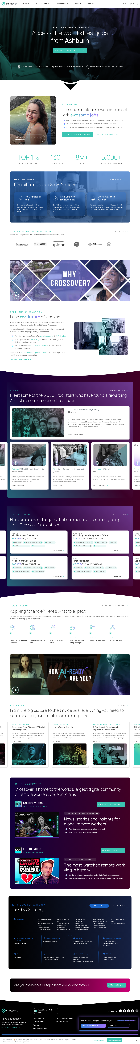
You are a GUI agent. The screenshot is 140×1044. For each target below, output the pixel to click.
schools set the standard (39, 345)
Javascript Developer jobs (100, 921)
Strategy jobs (106, 945)
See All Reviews (118, 390)
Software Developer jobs (118, 923)
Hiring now (121, 231)
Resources (91, 4)
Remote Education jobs (109, 957)
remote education (47, 336)
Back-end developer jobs (63, 930)
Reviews (77, 4)
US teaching (34, 339)
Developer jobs (79, 923)
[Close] (136, 1040)
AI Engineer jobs (60, 927)
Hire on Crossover (106, 135)
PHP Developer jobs (98, 923)
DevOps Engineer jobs (81, 925)
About (24, 4)
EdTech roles (61, 336)
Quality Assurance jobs (44, 930)
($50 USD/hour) (96, 564)
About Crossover (39, 1018)
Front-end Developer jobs (82, 927)
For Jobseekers (41, 4)
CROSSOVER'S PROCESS (114, 606)
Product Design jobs (43, 927)
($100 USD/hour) (35, 538)
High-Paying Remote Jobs (64, 1018)
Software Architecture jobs (21, 943)
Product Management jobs (50, 959)
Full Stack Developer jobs (81, 930)
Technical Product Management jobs (53, 957)
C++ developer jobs (80, 921)
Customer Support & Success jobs (82, 941)
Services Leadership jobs (80, 943)
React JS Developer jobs (99, 927)
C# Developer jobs (80, 919)
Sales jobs (76, 959)
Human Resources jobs (109, 941)
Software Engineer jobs (62, 923)
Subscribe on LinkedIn (109, 804)
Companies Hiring (39, 1021)
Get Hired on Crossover (75, 135)
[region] (70, 1040)
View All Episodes (111, 850)
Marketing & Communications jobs (83, 961)
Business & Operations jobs (110, 943)
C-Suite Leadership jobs (50, 941)
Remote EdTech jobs (108, 959)
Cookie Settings (99, 1040)
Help (124, 4)
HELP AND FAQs (10, 1027)
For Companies (61, 4)
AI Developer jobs (61, 925)
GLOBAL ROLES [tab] (99, 906)
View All (122, 705)
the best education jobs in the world (34, 352)
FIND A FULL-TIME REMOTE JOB (68, 51)
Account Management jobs (80, 957)
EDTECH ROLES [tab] (118, 906)
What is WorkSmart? (40, 1028)
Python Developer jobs (99, 925)
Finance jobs (17, 957)
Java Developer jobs (98, 919)
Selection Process (62, 1021)
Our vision (116, 179)
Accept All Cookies (114, 1040)
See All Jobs (120, 515)
